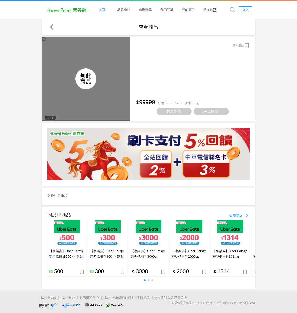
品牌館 (208, 9)
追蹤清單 (145, 9)
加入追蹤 (238, 45)
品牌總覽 (123, 9)
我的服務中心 (89, 297)
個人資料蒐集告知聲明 (170, 297)
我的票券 (188, 9)
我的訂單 (166, 9)
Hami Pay (67, 297)
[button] (145, 280)
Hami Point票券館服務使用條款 (126, 297)
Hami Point (47, 297)
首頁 (102, 9)
